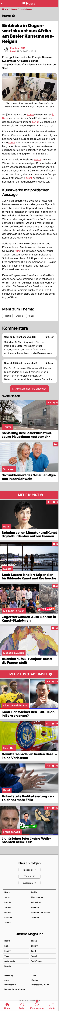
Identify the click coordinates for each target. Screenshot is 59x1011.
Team (33, 975)
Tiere (6, 956)
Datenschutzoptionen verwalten (16, 989)
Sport (7, 897)
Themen (35, 917)
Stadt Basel (26, 9)
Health (7, 941)
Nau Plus (35, 907)
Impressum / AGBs (40, 984)
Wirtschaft (36, 902)
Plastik (37, 159)
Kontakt (35, 980)
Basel (14, 9)
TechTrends (36, 961)
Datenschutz (10, 984)
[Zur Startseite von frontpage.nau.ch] (29, 3)
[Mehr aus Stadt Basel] (29, 674)
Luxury (34, 946)
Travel (34, 956)
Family (7, 951)
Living (34, 941)
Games (7, 912)
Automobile (9, 961)
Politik (34, 892)
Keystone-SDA (18, 48)
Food (33, 951)
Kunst (30, 114)
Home (5, 9)
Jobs (6, 980)
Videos (7, 907)
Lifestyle (8, 917)
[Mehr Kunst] (29, 495)
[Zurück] (1, 3)
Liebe (6, 946)
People (7, 902)
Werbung (8, 975)
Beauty (7, 966)
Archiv (7, 922)
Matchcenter (37, 897)
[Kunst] (29, 16)
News (7, 892)
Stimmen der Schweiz (41, 912)
